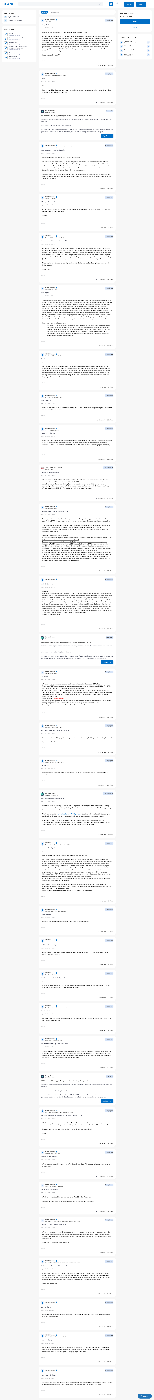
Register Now (107, 136)
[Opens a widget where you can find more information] (144, 1396)
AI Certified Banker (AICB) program (69, 814)
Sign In (141, 4)
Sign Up (129, 4)
